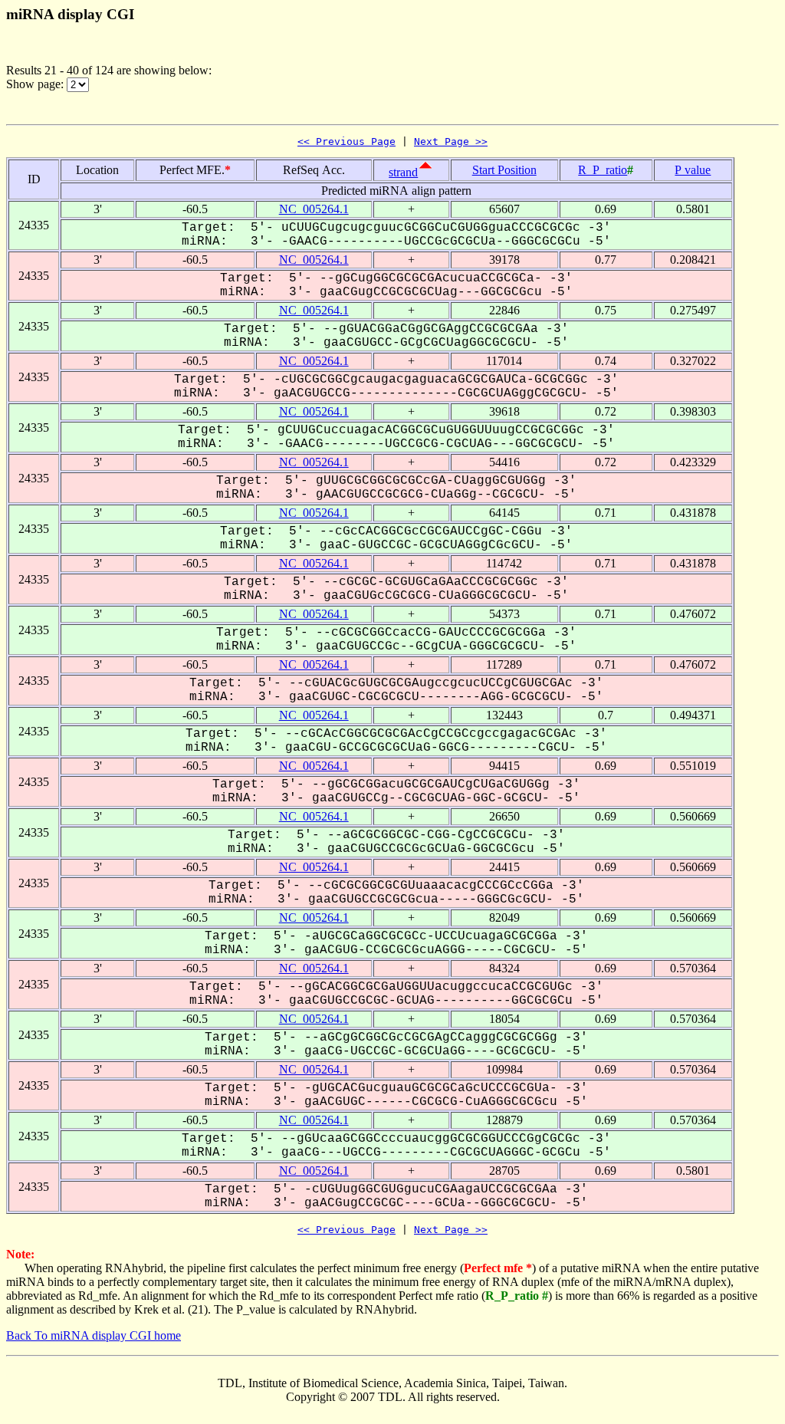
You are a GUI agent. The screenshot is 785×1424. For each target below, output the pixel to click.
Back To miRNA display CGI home (93, 1335)
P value (693, 169)
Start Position (504, 169)
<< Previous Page (346, 141)
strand (403, 172)
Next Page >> (451, 141)
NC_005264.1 (314, 208)
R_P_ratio (602, 169)
